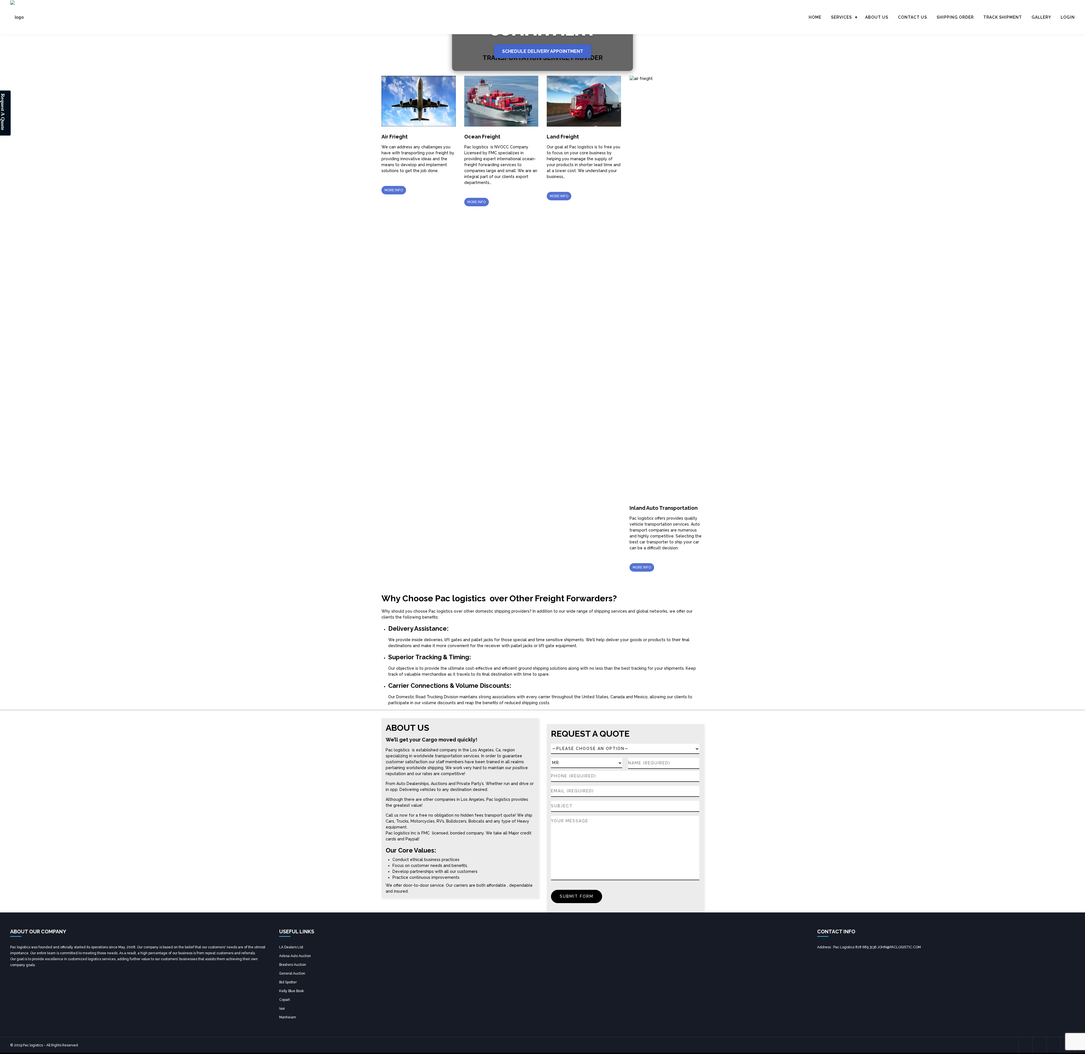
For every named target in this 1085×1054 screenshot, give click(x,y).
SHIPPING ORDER (955, 17)
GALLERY (1041, 17)
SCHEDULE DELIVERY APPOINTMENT (542, 51)
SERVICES (841, 17)
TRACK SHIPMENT (1002, 17)
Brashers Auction (292, 965)
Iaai (282, 1008)
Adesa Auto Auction (295, 956)
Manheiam (287, 1017)
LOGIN (1068, 17)
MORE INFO (394, 190)
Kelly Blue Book (291, 991)
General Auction (292, 973)
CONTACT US (912, 17)
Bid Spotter (288, 982)
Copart (284, 1000)
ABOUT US (876, 17)
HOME (815, 17)
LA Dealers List (291, 947)
